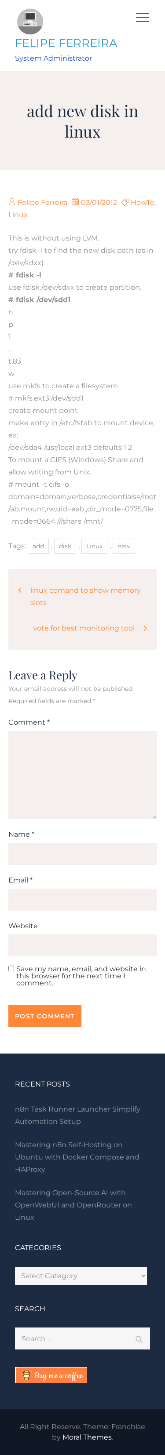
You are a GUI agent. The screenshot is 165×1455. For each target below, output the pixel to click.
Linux (18, 215)
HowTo (142, 202)
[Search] (139, 1338)
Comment (29, 722)
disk (65, 546)
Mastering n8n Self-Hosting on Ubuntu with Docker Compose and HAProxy (77, 1157)
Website (23, 926)
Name (21, 834)
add (38, 546)
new (123, 546)
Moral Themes (87, 1437)
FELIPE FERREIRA (66, 43)
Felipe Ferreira (42, 202)
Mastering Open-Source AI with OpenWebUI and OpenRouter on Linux (73, 1205)
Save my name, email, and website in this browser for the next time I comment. (81, 976)
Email (20, 880)
